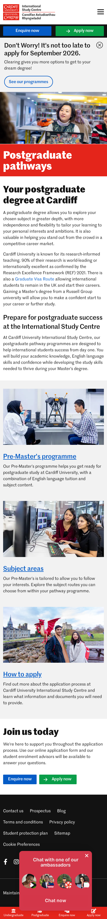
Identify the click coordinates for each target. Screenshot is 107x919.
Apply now (83, 31)
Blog (61, 811)
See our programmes (28, 82)
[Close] (98, 44)
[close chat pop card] (86, 855)
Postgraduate (40, 915)
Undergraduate (13, 915)
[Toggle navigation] (99, 11)
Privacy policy (62, 822)
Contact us (13, 811)
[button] (55, 901)
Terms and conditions (23, 822)
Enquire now (27, 31)
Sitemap (62, 833)
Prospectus (40, 811)
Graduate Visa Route (34, 279)
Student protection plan (25, 833)
